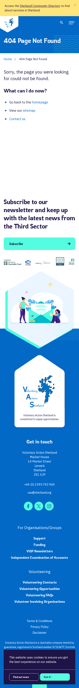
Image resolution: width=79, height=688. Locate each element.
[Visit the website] (13, 262)
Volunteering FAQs (39, 595)
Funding (39, 545)
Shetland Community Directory (40, 6)
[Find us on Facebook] (28, 506)
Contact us (17, 119)
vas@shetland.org (39, 492)
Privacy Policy (39, 627)
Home (8, 59)
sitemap (29, 110)
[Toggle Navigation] (71, 22)
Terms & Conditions (39, 621)
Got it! (47, 676)
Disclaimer (39, 632)
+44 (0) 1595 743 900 (39, 484)
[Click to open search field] (61, 22)
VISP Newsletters (39, 551)
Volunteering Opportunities (39, 589)
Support (39, 538)
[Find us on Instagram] (49, 506)
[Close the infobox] (75, 5)
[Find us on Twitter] (38, 506)
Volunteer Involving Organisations (39, 601)
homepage (40, 102)
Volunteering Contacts (40, 582)
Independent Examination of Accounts (39, 557)
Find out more (21, 676)
